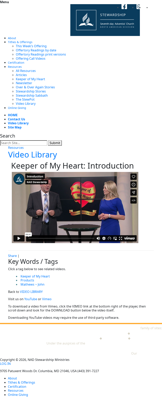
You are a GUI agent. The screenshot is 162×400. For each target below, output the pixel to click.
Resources (15, 67)
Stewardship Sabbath (32, 95)
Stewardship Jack (114, 333)
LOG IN (5, 364)
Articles (21, 75)
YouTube (30, 299)
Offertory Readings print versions (41, 54)
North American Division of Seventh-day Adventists (124, 343)
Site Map (15, 127)
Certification (16, 62)
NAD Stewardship (126, 328)
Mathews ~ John (32, 284)
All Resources (26, 71)
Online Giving (17, 108)
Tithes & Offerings (20, 42)
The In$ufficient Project (81, 338)
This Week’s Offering (31, 46)
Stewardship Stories (31, 91)
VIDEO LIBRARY (31, 292)
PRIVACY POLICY (150, 353)
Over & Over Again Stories (35, 87)
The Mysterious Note (146, 333)
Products (27, 280)
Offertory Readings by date (36, 50)
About (12, 38)
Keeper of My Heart (30, 79)
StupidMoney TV (115, 338)
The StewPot (25, 99)
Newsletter (24, 83)
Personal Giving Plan (146, 338)
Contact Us (16, 119)
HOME (13, 115)
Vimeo (47, 299)
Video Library (26, 103)
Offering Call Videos (30, 58)
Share (12, 256)
